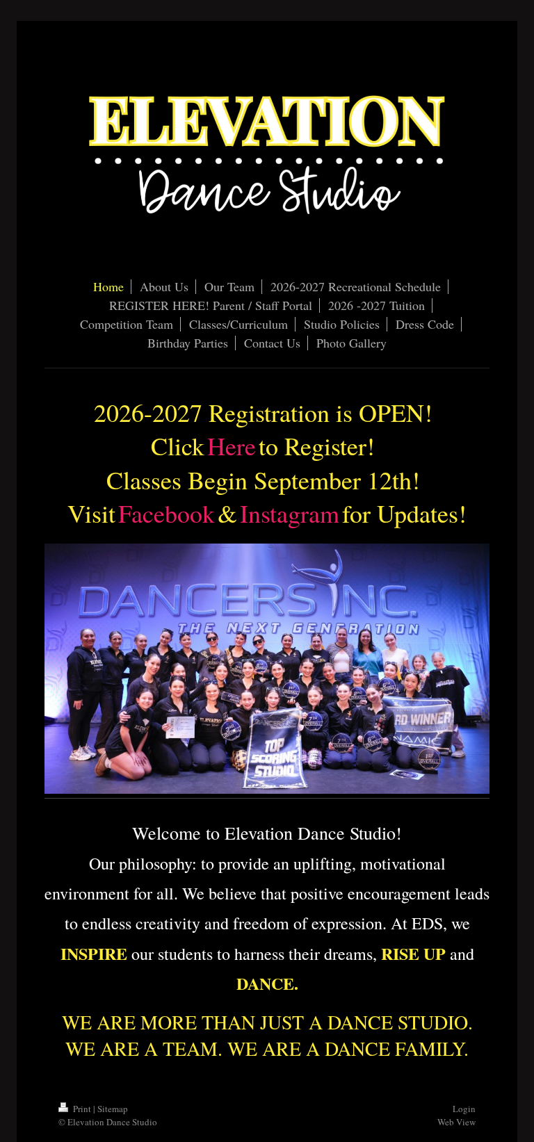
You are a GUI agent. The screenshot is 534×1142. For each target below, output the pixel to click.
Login (464, 1108)
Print (82, 1108)
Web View (456, 1122)
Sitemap (112, 1108)
